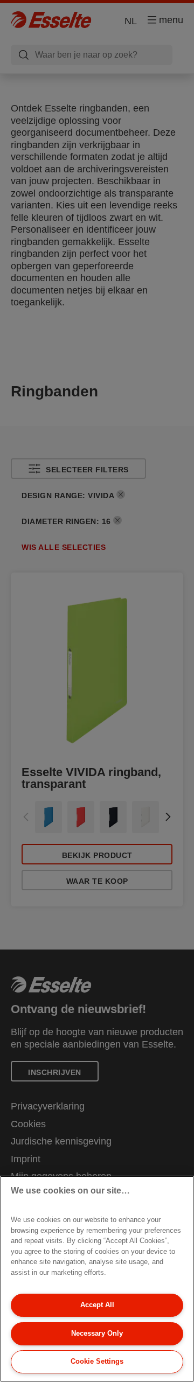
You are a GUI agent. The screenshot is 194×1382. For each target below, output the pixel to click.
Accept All (97, 1305)
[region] (97, 1279)
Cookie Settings (97, 1361)
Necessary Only (97, 1333)
